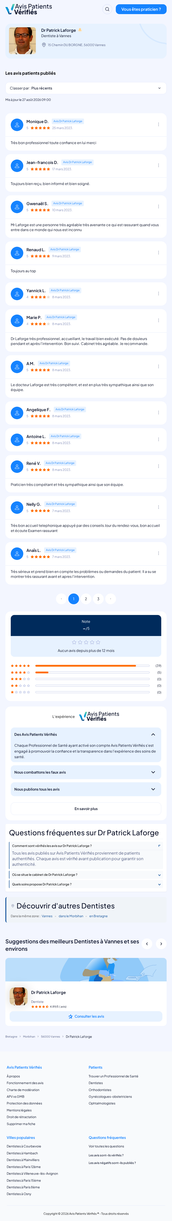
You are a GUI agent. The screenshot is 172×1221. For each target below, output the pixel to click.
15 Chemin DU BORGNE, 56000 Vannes (76, 45)
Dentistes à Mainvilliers (23, 1160)
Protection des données (24, 1103)
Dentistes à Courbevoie (24, 1146)
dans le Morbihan (71, 916)
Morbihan (29, 1036)
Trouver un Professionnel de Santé (113, 1076)
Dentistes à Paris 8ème (23, 1187)
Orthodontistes (100, 1090)
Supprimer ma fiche (21, 1124)
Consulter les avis (89, 1016)
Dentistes (96, 1083)
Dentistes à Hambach (22, 1153)
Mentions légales (19, 1110)
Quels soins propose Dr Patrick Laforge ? (42, 884)
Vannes (47, 916)
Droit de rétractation (21, 1117)
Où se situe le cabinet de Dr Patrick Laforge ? (44, 874)
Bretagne (11, 1036)
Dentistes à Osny (19, 1194)
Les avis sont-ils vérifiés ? (106, 1155)
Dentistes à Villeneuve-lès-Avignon (32, 1173)
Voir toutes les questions (106, 1146)
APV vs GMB (15, 1096)
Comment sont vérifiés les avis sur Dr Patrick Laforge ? (52, 846)
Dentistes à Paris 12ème (24, 1167)
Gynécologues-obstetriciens (110, 1096)
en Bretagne (98, 916)
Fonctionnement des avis (25, 1083)
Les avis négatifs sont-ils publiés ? (112, 1163)
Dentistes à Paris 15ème (24, 1180)
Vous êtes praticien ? (141, 9)
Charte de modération (23, 1090)
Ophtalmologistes (102, 1103)
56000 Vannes (50, 1036)
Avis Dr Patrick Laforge (68, 121)
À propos (13, 1076)
